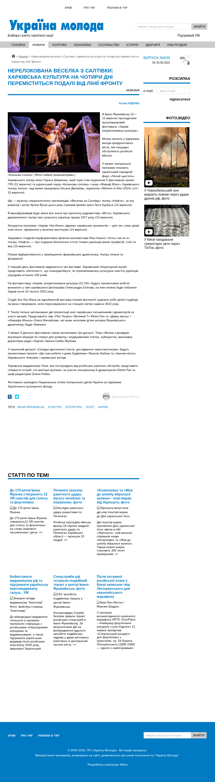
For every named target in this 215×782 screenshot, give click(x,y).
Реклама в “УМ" (117, 7)
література (74, 407)
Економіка (82, 45)
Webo (124, 764)
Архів (68, 7)
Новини (38, 45)
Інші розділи (177, 45)
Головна (18, 45)
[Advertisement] (73, 439)
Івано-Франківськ (31, 407)
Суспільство (108, 45)
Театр (90, 407)
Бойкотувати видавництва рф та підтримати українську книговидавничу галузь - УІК (29, 585)
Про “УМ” (89, 7)
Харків (103, 407)
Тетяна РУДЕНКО (129, 103)
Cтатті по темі (28, 475)
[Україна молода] (56, 26)
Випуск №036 (156, 58)
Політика (59, 45)
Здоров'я (152, 45)
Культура (55, 407)
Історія (132, 45)
